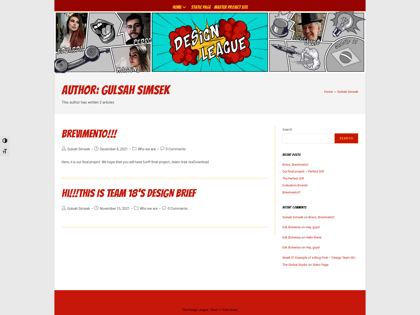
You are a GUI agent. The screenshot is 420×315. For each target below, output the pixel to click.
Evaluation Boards (295, 185)
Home (177, 7)
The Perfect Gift (293, 178)
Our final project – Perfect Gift (303, 171)
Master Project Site (231, 7)
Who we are (147, 149)
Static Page (200, 7)
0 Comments (176, 149)
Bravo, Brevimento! (295, 164)
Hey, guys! (313, 227)
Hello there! (314, 237)
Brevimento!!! (89, 134)
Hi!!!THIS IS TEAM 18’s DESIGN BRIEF (129, 193)
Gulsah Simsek (347, 92)
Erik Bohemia (291, 227)
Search (287, 129)
